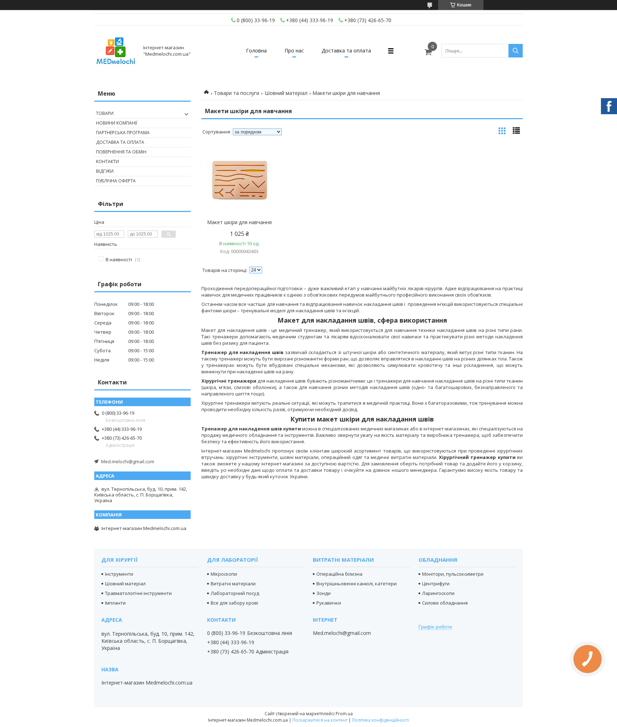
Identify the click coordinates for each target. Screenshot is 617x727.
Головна (256, 50)
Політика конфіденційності (380, 720)
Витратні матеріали (233, 583)
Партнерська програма (123, 133)
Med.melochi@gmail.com (127, 461)
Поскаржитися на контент (319, 720)
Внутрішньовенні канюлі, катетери (356, 583)
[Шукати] (515, 50)
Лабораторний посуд (235, 593)
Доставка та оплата (346, 50)
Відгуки (105, 171)
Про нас (294, 50)
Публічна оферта (116, 181)
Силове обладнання (445, 603)
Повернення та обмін (121, 152)
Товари (105, 113)
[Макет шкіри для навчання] (239, 180)
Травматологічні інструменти (138, 593)
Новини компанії (116, 123)
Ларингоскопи (438, 593)
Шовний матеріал (286, 93)
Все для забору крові (234, 603)
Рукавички (328, 603)
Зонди (323, 593)
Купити (264, 159)
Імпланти (115, 603)
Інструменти (119, 574)
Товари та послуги (236, 93)
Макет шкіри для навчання (239, 222)
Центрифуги (436, 583)
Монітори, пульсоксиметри (452, 574)
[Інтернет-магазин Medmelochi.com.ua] (115, 50)
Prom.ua (344, 714)
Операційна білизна (339, 574)
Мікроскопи (224, 574)
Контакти (107, 161)
